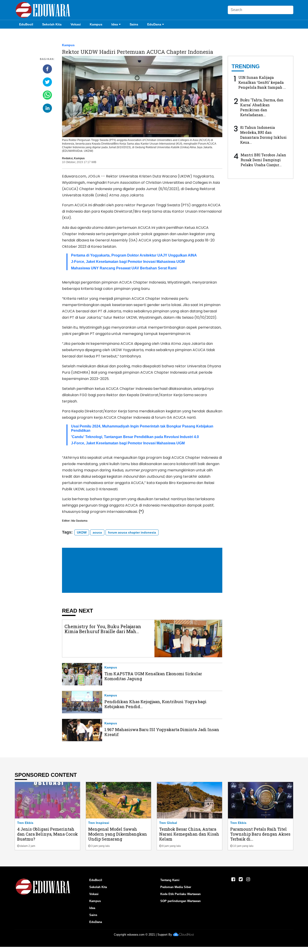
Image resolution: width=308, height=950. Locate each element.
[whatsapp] (47, 95)
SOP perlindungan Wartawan (180, 901)
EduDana (154, 24)
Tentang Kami (169, 880)
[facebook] (47, 69)
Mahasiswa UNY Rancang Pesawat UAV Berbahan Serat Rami (124, 268)
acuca (97, 532)
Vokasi (76, 24)
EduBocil (26, 24)
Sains (134, 24)
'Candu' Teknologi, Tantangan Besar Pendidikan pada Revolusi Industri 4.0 (135, 437)
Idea (114, 24)
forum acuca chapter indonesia (132, 532)
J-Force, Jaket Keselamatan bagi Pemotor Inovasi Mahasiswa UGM (128, 262)
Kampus (96, 24)
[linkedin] (47, 108)
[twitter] (47, 82)
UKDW (82, 532)
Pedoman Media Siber (175, 887)
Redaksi (67, 158)
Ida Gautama (79, 520)
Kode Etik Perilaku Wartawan (180, 894)
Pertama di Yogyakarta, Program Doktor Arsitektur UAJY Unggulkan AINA (134, 255)
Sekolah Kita (52, 24)
